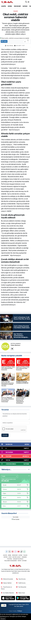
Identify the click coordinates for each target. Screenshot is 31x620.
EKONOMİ (17, 6)
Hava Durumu (22, 579)
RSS (4, 605)
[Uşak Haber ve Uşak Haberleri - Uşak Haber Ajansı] (7, 2)
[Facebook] (6, 551)
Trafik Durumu (22, 583)
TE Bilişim (19, 611)
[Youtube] (18, 551)
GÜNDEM (24, 557)
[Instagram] (15, 551)
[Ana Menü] (28, 2)
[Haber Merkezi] (5, 346)
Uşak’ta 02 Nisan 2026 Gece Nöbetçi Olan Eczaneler (8, 368)
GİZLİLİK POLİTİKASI (18, 559)
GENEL (10, 6)
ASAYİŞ (3, 6)
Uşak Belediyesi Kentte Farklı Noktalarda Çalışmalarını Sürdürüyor (20, 400)
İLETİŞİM (24, 560)
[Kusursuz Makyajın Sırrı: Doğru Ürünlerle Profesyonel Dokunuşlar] (8, 392)
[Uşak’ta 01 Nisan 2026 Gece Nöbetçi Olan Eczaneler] (23, 362)
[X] (9, 551)
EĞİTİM (6, 557)
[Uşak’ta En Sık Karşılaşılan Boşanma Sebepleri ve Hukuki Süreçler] (8, 376)
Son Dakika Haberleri (8, 592)
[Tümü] (29, 469)
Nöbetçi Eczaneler (8, 579)
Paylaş (5, 41)
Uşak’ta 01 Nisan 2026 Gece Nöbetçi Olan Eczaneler (22, 368)
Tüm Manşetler (22, 587)
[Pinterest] (12, 551)
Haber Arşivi (21, 592)
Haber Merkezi (10, 45)
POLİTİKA (9, 559)
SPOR (10, 557)
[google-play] (23, 598)
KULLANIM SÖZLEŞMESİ (10, 560)
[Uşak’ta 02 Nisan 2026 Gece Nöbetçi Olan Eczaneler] (8, 362)
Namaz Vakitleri (7, 583)
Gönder (5, 435)
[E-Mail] (12, 348)
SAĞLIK (25, 6)
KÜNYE (19, 560)
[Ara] (26, 2)
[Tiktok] (21, 551)
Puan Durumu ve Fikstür (6, 587)
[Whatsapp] (24, 551)
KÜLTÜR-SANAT (16, 557)
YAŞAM (15, 11)
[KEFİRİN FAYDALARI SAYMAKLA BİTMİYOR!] (23, 376)
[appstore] (8, 598)
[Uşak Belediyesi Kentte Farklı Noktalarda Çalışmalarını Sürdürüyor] (23, 392)
